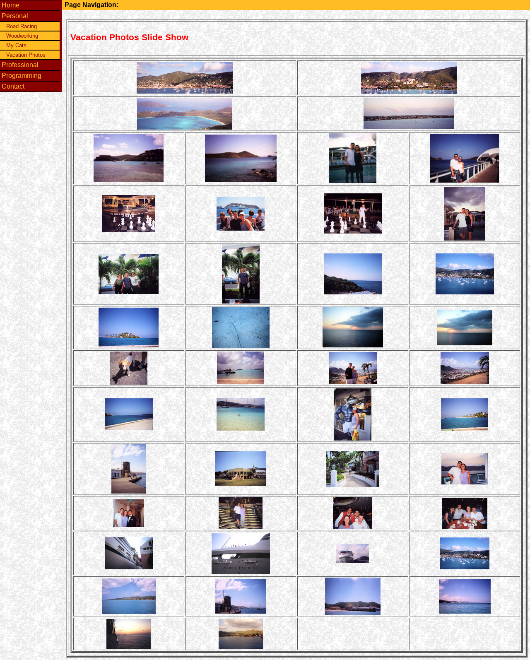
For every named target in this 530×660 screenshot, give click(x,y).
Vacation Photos (26, 55)
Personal (15, 15)
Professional (20, 64)
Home (10, 5)
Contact (13, 86)
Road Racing (21, 26)
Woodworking (22, 36)
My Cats (16, 45)
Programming (21, 75)
